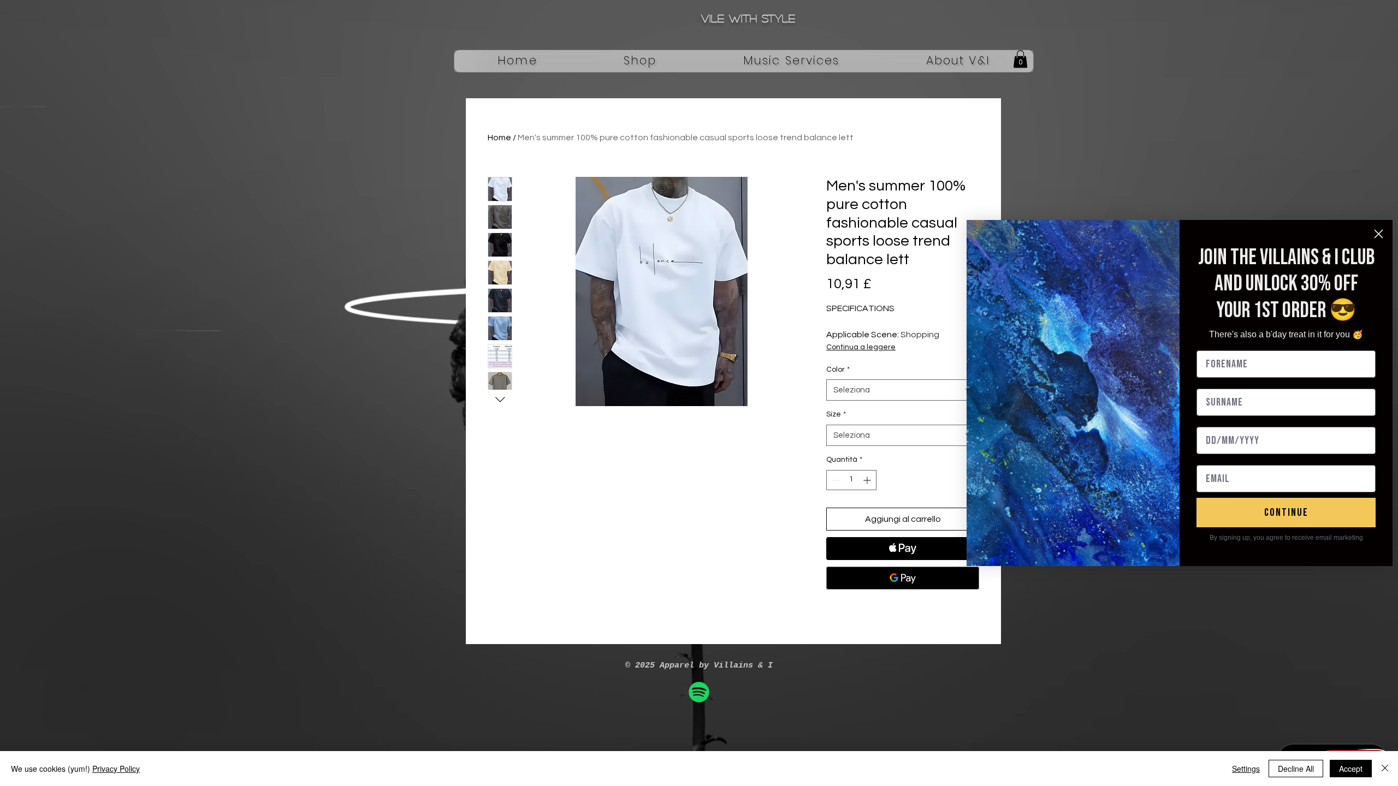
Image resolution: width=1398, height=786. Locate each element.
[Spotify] (699, 692)
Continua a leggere (861, 347)
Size (836, 414)
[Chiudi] (1384, 768)
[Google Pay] (902, 578)
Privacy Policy (116, 768)
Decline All (1296, 768)
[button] (640, 61)
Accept (1351, 768)
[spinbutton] (851, 480)
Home (499, 137)
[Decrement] (835, 480)
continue (1286, 512)
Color (838, 369)
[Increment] (868, 480)
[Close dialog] (1378, 233)
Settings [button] (1246, 768)
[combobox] (902, 390)
